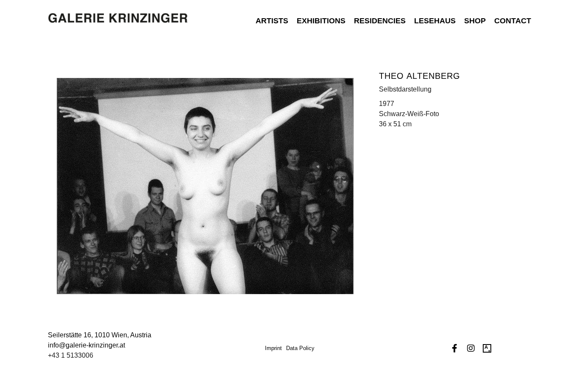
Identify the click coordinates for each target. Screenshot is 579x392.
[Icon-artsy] (487, 348)
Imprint (273, 348)
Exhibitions (321, 21)
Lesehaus (435, 21)
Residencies (380, 21)
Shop (475, 21)
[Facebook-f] (455, 348)
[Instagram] (471, 348)
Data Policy (300, 348)
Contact (512, 21)
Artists (272, 21)
